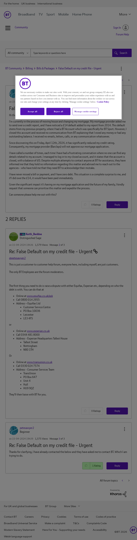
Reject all (58, 111)
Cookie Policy (103, 101)
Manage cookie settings (85, 111)
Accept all (32, 111)
